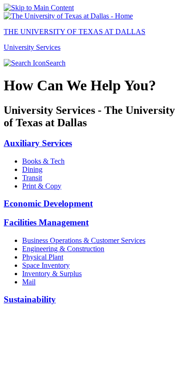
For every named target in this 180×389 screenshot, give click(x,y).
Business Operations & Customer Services (83, 240)
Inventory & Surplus (52, 273)
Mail (29, 282)
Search (56, 63)
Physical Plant (42, 257)
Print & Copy (41, 186)
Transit (32, 178)
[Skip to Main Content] (39, 8)
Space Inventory (46, 265)
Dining (32, 169)
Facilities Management (46, 222)
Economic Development (48, 203)
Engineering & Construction (63, 249)
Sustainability (30, 299)
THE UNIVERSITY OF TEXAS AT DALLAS (74, 31)
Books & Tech (43, 161)
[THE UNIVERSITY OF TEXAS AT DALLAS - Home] (68, 16)
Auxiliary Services (38, 143)
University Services (32, 47)
